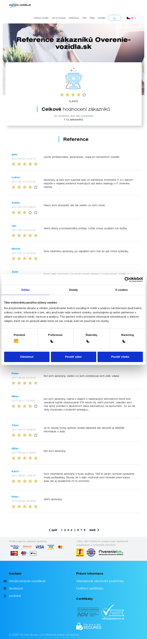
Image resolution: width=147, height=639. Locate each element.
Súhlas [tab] (25, 289)
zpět (54, 530)
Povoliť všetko (120, 356)
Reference (74, 18)
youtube (15, 596)
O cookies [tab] (121, 289)
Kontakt (101, 18)
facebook (16, 588)
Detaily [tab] (73, 289)
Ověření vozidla (41, 18)
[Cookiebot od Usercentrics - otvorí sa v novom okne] (127, 279)
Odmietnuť (27, 356)
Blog (92, 18)
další (92, 530)
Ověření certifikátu (89, 588)
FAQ (85, 18)
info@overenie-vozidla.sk (27, 581)
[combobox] (131, 18)
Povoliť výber (73, 356)
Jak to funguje (58, 18)
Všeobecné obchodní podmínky (100, 581)
